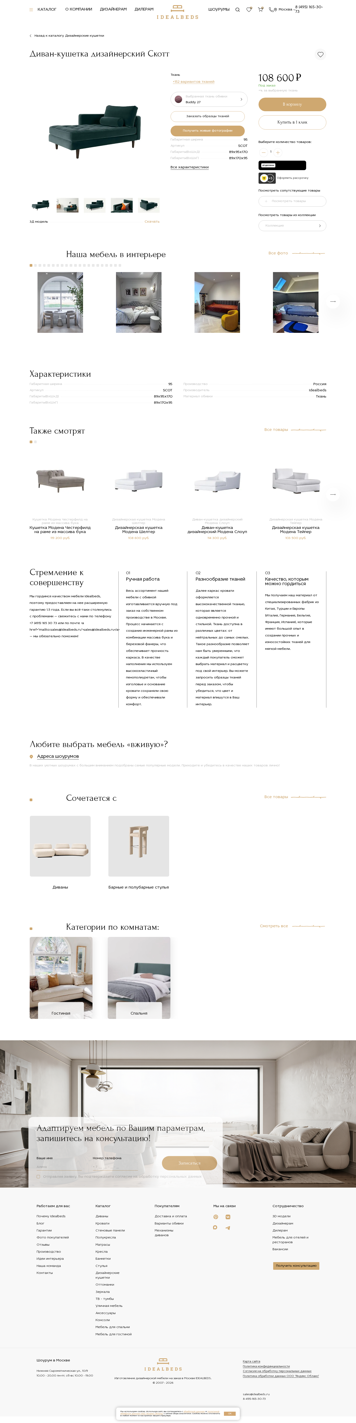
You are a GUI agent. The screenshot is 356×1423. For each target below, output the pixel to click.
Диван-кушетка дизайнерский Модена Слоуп (217, 530)
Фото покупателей (53, 1237)
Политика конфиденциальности (266, 1366)
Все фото (278, 253)
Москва (285, 9)
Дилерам (144, 9)
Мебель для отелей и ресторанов (290, 1240)
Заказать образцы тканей (207, 116)
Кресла (102, 1251)
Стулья (101, 1266)
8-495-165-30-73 (254, 1399)
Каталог (47, 10)
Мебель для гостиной (114, 1334)
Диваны (102, 1216)
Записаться (189, 1163)
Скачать (152, 222)
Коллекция (275, 225)
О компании (78, 9)
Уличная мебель (109, 1306)
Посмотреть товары (289, 201)
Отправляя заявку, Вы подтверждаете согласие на (122, 1177)
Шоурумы (219, 10)
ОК (230, 1413)
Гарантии (44, 1230)
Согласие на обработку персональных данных (277, 1371)
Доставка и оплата (171, 1216)
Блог (40, 1223)
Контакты (45, 1273)
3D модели (281, 1216)
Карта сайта (251, 1361)
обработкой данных (194, 1411)
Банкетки (103, 1258)
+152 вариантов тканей (193, 82)
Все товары (276, 430)
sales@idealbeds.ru (256, 1394)
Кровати (102, 1223)
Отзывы (43, 1244)
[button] (152, 132)
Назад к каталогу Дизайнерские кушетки (69, 35)
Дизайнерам (113, 9)
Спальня (139, 1013)
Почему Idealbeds (51, 1216)
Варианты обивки (169, 1223)
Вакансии (280, 1249)
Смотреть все (274, 926)
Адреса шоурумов (58, 756)
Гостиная (61, 1013)
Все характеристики (190, 167)
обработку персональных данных (170, 1177)
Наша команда (49, 1266)
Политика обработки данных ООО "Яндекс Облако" (281, 1376)
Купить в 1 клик (292, 122)
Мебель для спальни (113, 1327)
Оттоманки (105, 1284)
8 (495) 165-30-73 (309, 9)
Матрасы (103, 1244)
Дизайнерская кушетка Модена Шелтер (139, 530)
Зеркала (103, 1292)
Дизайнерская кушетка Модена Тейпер (296, 530)
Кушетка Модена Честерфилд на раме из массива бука (60, 530)
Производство (49, 1251)
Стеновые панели (110, 1230)
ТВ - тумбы (105, 1299)
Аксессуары (106, 1313)
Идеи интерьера (50, 1258)
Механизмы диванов (164, 1233)
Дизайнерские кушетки (107, 1275)
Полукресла (106, 1237)
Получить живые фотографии (207, 130)
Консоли (103, 1320)
